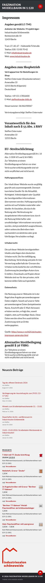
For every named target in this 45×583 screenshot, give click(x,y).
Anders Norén (17, 579)
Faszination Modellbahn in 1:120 (18, 6)
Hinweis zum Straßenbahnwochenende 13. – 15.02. (22, 406)
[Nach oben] (40, 572)
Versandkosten (11, 466)
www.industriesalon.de (20, 56)
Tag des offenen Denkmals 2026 (14, 383)
